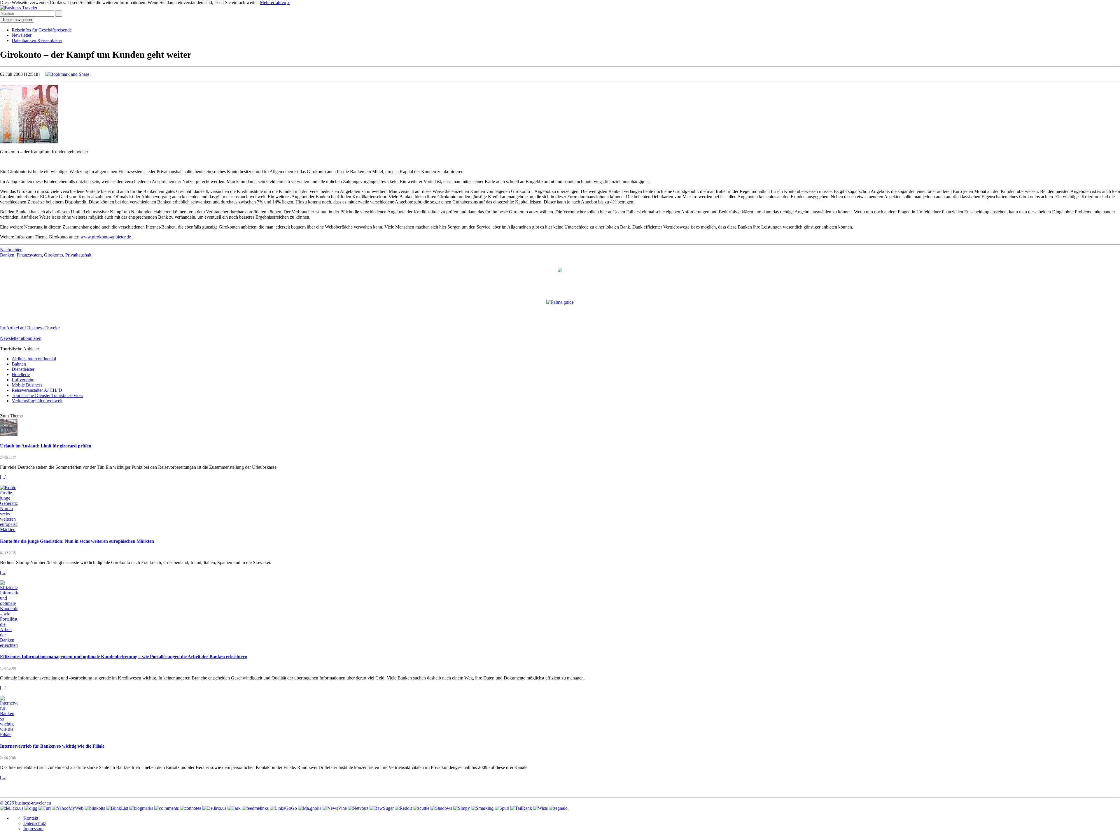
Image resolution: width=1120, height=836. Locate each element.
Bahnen (19, 363)
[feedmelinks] (255, 808)
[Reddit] (403, 808)
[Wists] (540, 808)
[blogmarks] (141, 808)
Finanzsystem (29, 254)
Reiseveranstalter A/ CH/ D (37, 390)
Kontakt (30, 818)
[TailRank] (521, 808)
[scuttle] (421, 808)
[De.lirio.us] (214, 808)
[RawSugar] (382, 808)
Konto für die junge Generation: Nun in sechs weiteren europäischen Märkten (77, 541)
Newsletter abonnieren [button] (20, 338)
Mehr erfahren (273, 2)
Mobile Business (27, 384)
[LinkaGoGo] (283, 808)
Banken (7, 254)
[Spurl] (502, 808)
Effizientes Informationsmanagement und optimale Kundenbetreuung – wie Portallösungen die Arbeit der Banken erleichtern (123, 656)
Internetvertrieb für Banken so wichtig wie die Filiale (52, 746)
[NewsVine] (335, 808)
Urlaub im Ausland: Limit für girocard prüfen (45, 445)
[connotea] (190, 808)
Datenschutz (34, 823)
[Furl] (44, 808)
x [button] (288, 2)
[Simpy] (461, 808)
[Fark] (234, 808)
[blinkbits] (95, 808)
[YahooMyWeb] (67, 808)
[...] (3, 477)
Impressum (33, 828)
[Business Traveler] (18, 7)
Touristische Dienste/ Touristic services (47, 395)
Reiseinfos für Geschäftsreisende (42, 29)
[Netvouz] (358, 808)
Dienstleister (23, 369)
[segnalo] (558, 808)
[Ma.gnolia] (309, 808)
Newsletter (22, 35)
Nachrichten (11, 249)
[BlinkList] (117, 808)
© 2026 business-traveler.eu (25, 802)
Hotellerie (21, 374)
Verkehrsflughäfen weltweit (37, 400)
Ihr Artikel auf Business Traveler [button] (30, 327)
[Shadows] (441, 808)
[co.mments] (166, 808)
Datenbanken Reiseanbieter (37, 40)
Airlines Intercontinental (34, 358)
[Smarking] (482, 808)
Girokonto (53, 254)
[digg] (30, 808)
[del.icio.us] (11, 808)
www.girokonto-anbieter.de (105, 236)
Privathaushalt (78, 254)
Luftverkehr (23, 379)
